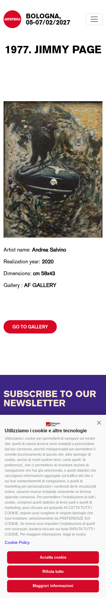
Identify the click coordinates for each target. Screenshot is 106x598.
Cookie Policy (17, 542)
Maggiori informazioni (53, 586)
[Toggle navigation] (94, 19)
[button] (99, 422)
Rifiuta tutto (53, 571)
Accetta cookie (53, 557)
